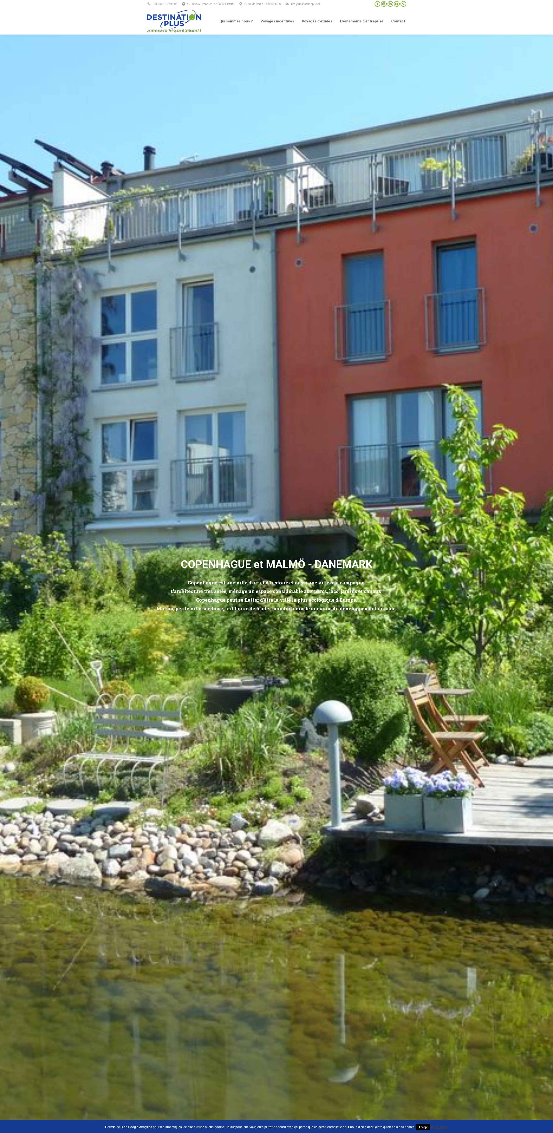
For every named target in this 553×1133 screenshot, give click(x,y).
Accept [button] (423, 1127)
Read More (439, 1127)
